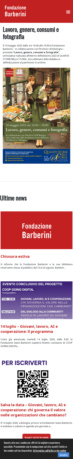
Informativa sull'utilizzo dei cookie (49, 450)
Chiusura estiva (15, 256)
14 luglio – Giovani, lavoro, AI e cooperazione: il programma (29, 329)
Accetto (63, 455)
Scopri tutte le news (36, 437)
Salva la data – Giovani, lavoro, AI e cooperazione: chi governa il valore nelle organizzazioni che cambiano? (33, 410)
